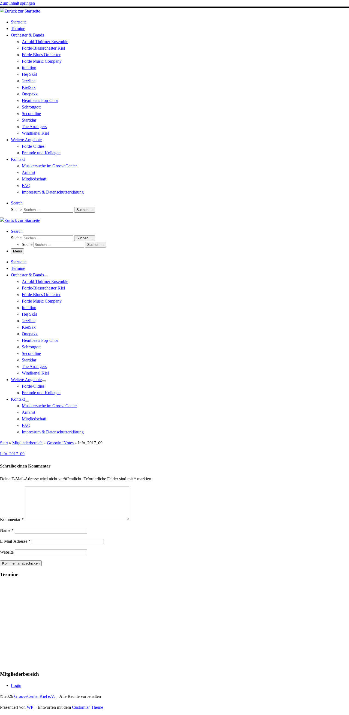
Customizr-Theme (87, 707)
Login (16, 685)
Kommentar (12, 519)
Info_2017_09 (12, 453)
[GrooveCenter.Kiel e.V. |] (20, 11)
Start (4, 443)
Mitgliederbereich (27, 443)
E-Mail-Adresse (15, 541)
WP (30, 707)
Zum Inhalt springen (17, 3)
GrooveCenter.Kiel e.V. (34, 696)
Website (7, 552)
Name (7, 530)
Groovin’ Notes (60, 443)
